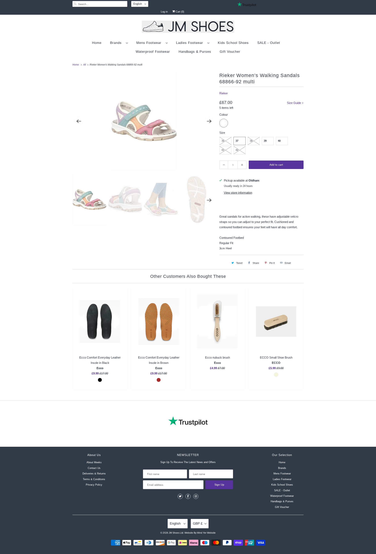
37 (237, 140)
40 (279, 140)
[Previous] (78, 121)
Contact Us (94, 468)
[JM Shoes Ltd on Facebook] (188, 496)
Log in (164, 11)
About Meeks (94, 462)
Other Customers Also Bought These (188, 276)
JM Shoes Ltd (176, 532)
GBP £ (197, 523)
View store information (238, 192)
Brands (117, 43)
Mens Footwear (150, 43)
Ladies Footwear (190, 43)
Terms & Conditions (94, 479)
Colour (223, 114)
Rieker (223, 93)
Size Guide (294, 102)
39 (265, 140)
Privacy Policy (94, 484)
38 (251, 140)
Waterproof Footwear (153, 52)
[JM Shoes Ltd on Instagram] (195, 496)
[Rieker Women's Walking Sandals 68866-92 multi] (143, 121)
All (85, 64)
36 (222, 140)
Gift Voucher (230, 52)
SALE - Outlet (268, 43)
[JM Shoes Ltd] (188, 27)
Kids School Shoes (233, 43)
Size (222, 132)
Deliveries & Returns (94, 473)
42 (237, 150)
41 (222, 150)
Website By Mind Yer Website (200, 532)
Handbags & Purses (195, 52)
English (138, 3)
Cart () (179, 11)
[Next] (209, 121)
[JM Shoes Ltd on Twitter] (180, 496)
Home (96, 43)
